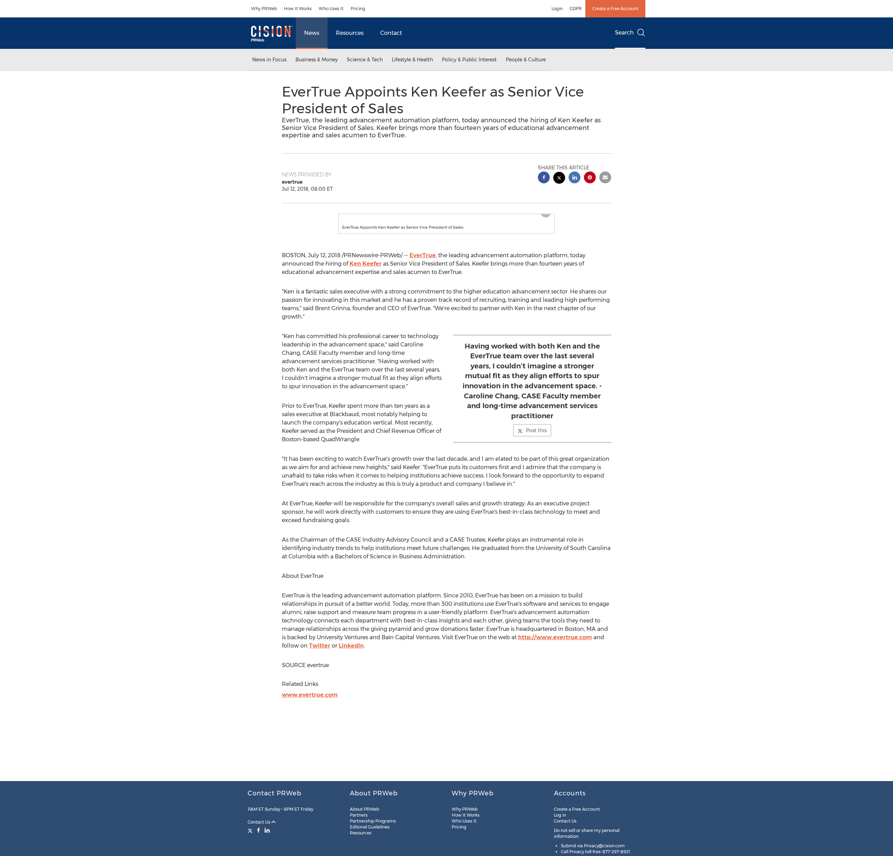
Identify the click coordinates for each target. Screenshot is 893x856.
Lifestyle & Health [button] (412, 59)
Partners (359, 815)
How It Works (298, 8)
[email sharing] (605, 178)
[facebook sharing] (544, 178)
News (311, 33)
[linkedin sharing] (574, 178)
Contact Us (259, 822)
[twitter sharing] (559, 178)
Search (624, 32)
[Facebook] (258, 830)
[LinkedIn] (267, 830)
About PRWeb (364, 809)
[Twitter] (251, 830)
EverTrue (423, 262)
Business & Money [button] (316, 59)
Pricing (358, 8)
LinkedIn (351, 652)
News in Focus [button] (269, 59)
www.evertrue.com (310, 701)
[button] (446, 217)
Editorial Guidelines (370, 827)
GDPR (576, 8)
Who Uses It (331, 8)
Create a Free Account (615, 8)
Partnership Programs (373, 821)
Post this (536, 437)
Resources (349, 33)
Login (557, 8)
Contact (391, 33)
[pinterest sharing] (590, 178)
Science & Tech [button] (365, 59)
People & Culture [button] (526, 59)
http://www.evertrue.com (555, 644)
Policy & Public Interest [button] (469, 59)
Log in (560, 815)
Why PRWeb (264, 8)
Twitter (319, 652)
